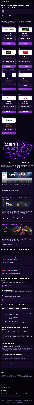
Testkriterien (3, 382)
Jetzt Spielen (9, 43)
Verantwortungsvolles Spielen (5, 387)
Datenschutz (3, 384)
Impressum (2, 385)
